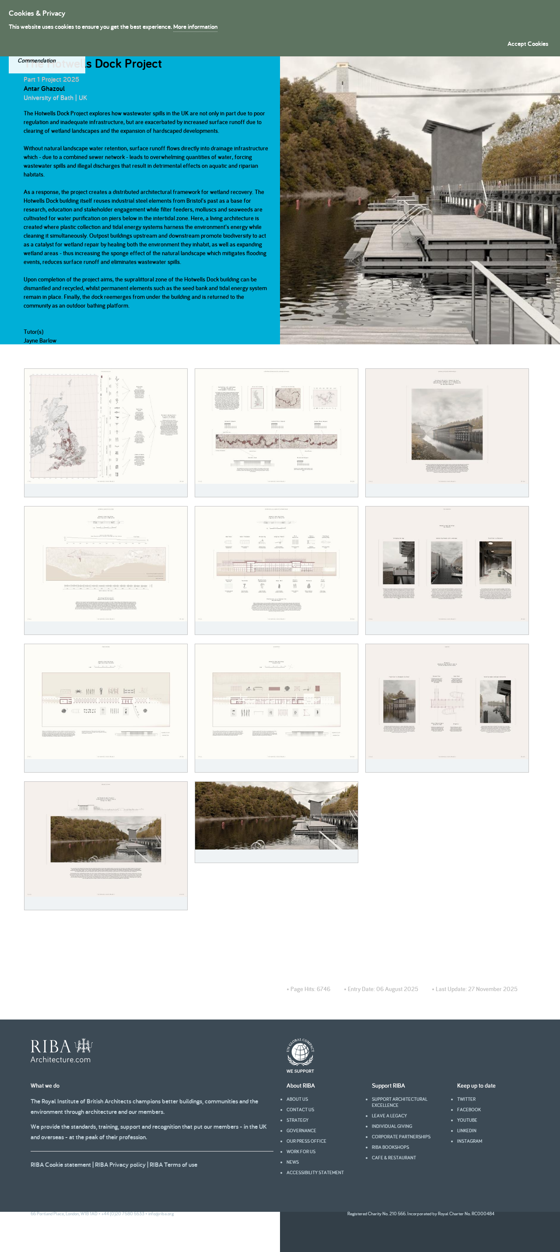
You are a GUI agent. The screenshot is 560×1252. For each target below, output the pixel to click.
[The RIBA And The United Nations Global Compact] (300, 1071)
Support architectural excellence (399, 1102)
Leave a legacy (389, 1116)
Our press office (306, 1141)
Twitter (466, 1099)
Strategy (297, 1120)
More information (195, 26)
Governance (301, 1130)
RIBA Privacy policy (120, 1164)
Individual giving (392, 1126)
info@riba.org (161, 1213)
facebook (469, 1109)
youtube (467, 1120)
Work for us (301, 1151)
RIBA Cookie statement (61, 1164)
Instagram (469, 1141)
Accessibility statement (315, 1172)
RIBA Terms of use (173, 1164)
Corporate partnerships (401, 1137)
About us (297, 1099)
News (293, 1162)
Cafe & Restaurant (394, 1158)
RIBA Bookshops (390, 1147)
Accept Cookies (528, 43)
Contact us (300, 1109)
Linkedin (466, 1130)
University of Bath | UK (55, 97)
